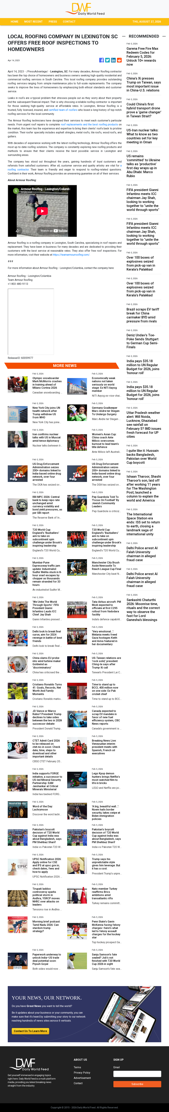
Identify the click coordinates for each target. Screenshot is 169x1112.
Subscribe (137, 1084)
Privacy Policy (82, 1072)
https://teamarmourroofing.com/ (71, 254)
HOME (14, 21)
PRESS (53, 21)
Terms (77, 1067)
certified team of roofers (63, 109)
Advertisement (82, 1078)
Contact (78, 1083)
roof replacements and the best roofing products (89, 124)
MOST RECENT (33, 21)
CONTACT (69, 21)
